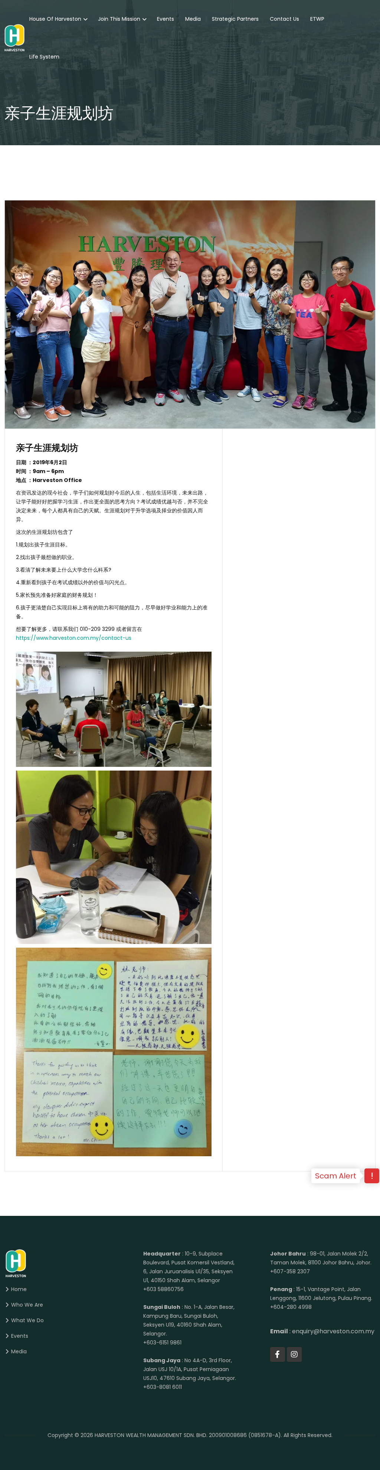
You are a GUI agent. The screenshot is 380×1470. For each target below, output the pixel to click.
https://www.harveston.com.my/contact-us (73, 638)
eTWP (317, 19)
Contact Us (284, 19)
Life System (44, 56)
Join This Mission (119, 19)
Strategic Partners (235, 19)
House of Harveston (55, 19)
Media (193, 19)
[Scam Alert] (371, 1176)
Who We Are (27, 1304)
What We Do (27, 1320)
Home (19, 1289)
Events (165, 19)
